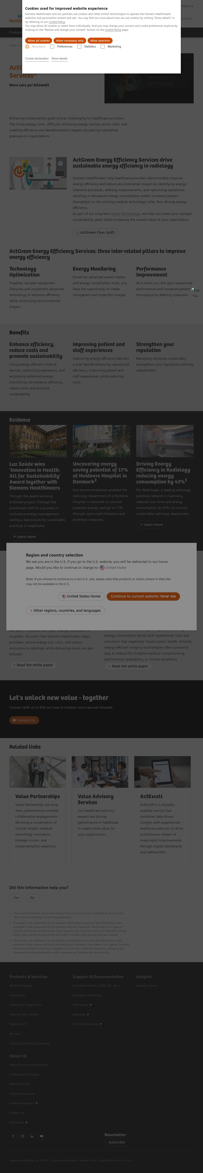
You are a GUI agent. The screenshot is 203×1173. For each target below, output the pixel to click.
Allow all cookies (39, 40)
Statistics (90, 46)
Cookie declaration (37, 58)
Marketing (114, 46)
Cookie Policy (57, 21)
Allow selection (100, 40)
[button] (196, 292)
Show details (59, 58)
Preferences (64, 46)
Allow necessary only (70, 40)
